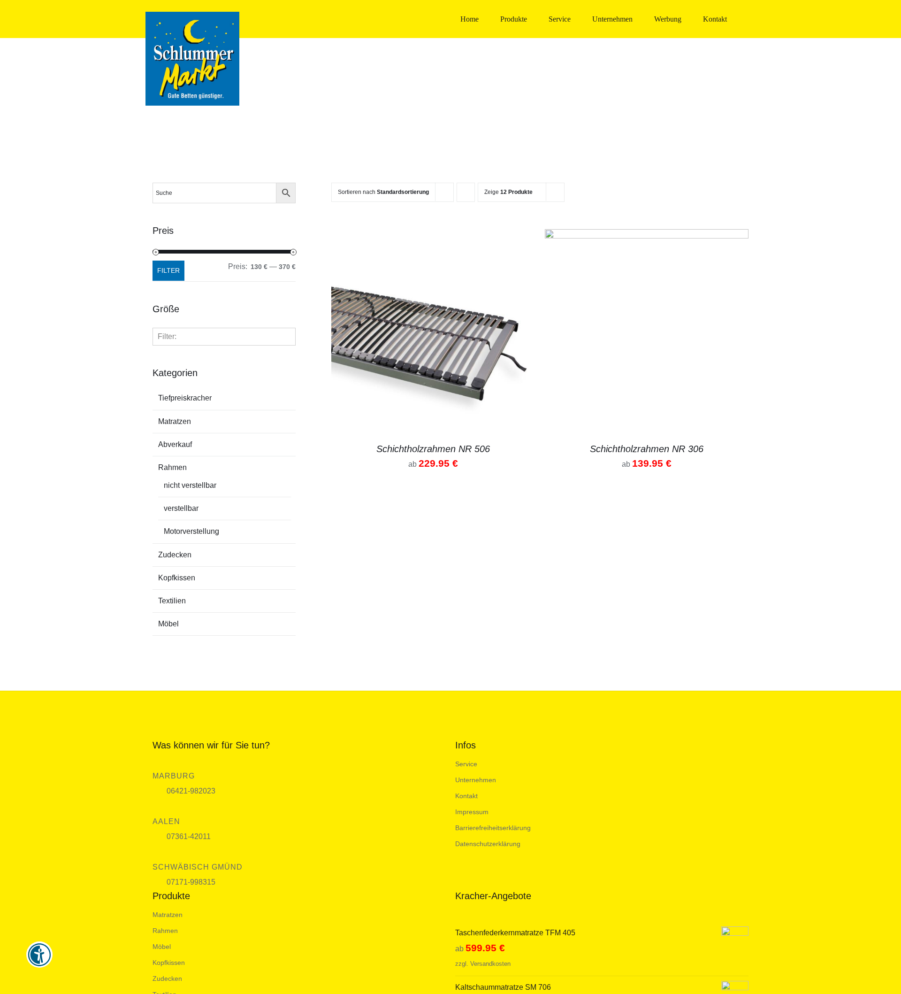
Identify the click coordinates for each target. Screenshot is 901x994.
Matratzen (174, 421)
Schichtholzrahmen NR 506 (433, 449)
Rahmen (172, 467)
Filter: (167, 336)
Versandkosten (490, 963)
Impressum (472, 812)
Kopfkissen (176, 578)
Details (433, 332)
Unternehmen (475, 780)
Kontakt (466, 796)
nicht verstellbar (190, 485)
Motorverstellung (191, 531)
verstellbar (181, 508)
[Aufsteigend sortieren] (466, 192)
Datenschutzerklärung (487, 844)
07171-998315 (191, 882)
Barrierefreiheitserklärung (493, 828)
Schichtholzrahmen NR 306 (646, 449)
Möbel (168, 624)
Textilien (172, 601)
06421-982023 (191, 791)
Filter (168, 270)
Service (466, 764)
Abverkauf (175, 444)
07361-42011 (189, 836)
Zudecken (174, 555)
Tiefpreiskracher (185, 398)
